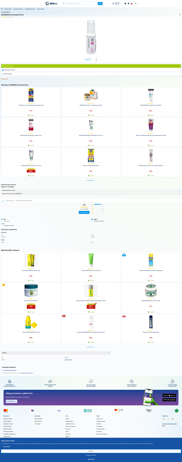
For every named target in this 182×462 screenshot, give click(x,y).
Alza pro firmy (99, 418)
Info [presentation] (3, 200)
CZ (165, 425)
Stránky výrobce (8, 74)
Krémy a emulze (40, 8)
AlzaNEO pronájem (100, 421)
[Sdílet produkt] (180, 14)
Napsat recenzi (85, 212)
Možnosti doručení (8, 418)
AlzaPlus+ (98, 423)
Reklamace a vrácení (8, 423)
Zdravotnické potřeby (18, 8)
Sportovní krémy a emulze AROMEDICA (12, 193)
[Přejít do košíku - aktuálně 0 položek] (135, 3)
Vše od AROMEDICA (5, 12)
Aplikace (67, 436)
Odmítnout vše (91, 459)
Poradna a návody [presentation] (10, 200)
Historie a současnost (70, 426)
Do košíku (32, 115)
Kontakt (67, 418)
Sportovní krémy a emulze (8, 190)
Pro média (67, 434)
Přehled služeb (7, 436)
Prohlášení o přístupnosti (9, 434)
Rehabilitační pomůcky (30, 8)
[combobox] (80, 3)
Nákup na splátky (7, 429)
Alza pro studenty (100, 429)
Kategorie (4, 352)
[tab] (3, 200)
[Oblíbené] (128, 3)
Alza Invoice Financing (101, 434)
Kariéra (67, 431)
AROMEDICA (88, 59)
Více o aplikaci (10, 401)
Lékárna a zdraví (8, 8)
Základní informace (70, 423)
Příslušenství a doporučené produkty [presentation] (24, 200)
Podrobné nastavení (91, 455)
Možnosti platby (7, 421)
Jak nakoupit (37, 423)
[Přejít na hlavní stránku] (51, 3)
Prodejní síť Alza (7, 426)
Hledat (100, 3)
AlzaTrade (98, 431)
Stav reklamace (38, 421)
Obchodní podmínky (8, 431)
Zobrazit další (90, 180)
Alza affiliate (99, 426)
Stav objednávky (38, 418)
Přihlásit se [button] (117, 4)
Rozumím (91, 451)
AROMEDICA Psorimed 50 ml (27, 373)
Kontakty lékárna (69, 421)
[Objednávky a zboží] (125, 3)
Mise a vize (68, 429)
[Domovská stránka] (1, 9)
